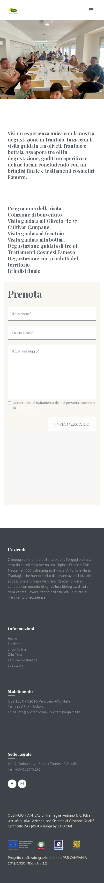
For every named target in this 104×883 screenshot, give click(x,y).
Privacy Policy (27, 408)
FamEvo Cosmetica (22, 660)
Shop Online (17, 649)
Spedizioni (15, 666)
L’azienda (15, 644)
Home (12, 639)
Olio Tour (15, 655)
